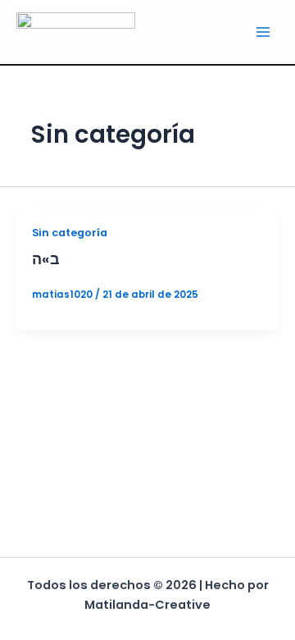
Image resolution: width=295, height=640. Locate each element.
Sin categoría (69, 233)
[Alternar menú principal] (263, 32)
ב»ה (46, 259)
